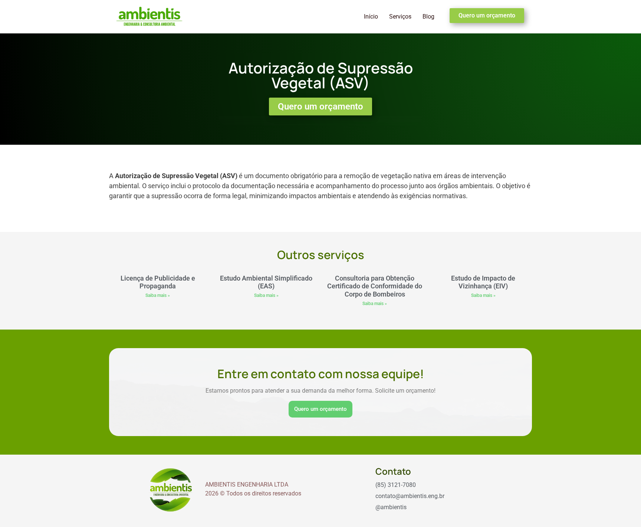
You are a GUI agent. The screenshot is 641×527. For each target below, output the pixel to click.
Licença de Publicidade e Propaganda (158, 282)
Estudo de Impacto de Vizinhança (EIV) (483, 282)
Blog (428, 16)
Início (371, 16)
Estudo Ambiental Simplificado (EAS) (266, 282)
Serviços (400, 16)
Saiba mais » (157, 295)
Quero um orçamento (320, 409)
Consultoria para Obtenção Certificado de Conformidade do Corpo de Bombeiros (374, 286)
